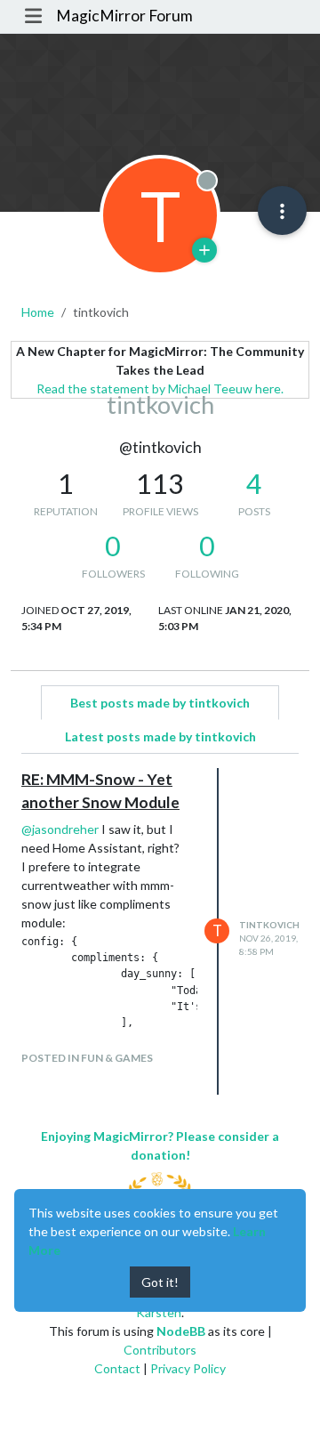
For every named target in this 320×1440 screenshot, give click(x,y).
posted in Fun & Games (87, 1057)
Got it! (160, 1282)
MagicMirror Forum (124, 15)
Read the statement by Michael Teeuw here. (160, 388)
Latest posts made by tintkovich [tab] (160, 736)
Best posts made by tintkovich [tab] (160, 702)
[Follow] (204, 250)
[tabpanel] (160, 931)
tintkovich (269, 924)
